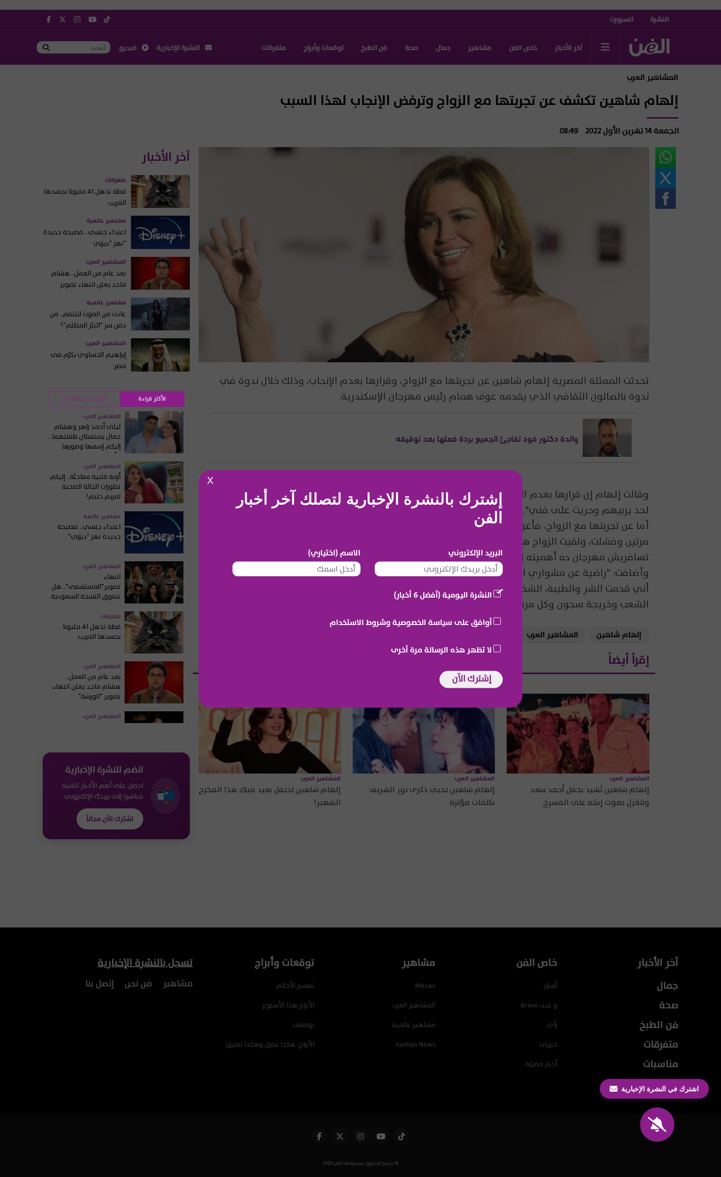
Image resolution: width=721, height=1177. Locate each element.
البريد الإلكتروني (475, 552)
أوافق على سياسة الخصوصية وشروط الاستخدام (411, 622)
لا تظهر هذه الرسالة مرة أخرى (441, 649)
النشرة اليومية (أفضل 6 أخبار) (443, 594)
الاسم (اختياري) (334, 552)
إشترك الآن (471, 678)
